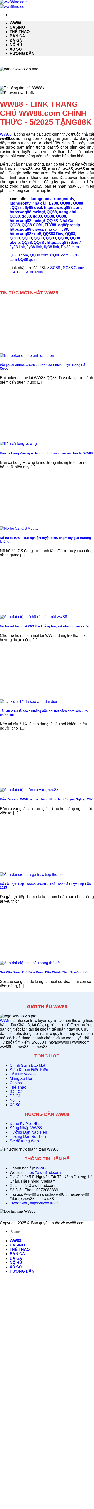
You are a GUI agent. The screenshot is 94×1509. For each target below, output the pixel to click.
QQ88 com (19, 255)
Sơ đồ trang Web (24, 1141)
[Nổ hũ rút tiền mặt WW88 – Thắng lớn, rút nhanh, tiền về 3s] (33, 617)
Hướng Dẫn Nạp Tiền (28, 1132)
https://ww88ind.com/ (43, 1172)
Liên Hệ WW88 (23, 1074)
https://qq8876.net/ (64, 242)
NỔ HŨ (16, 45)
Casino (16, 1083)
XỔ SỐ (16, 49)
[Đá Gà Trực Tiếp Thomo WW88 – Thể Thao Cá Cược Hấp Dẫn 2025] (31, 874)
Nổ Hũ (15, 1100)
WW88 (15, 23)
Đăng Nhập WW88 (26, 1128)
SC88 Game (73, 268)
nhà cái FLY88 (45, 203)
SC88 (55, 268)
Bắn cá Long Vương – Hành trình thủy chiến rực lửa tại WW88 (46, 453)
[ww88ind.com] (13, 4)
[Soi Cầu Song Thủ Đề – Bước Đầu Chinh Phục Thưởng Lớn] (30, 963)
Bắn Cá (16, 1092)
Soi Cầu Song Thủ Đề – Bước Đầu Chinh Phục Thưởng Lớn (45, 972)
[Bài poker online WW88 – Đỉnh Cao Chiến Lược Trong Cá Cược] (27, 355)
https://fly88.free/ (44, 1203)
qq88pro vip (69, 225)
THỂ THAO (20, 32)
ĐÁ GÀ (16, 40)
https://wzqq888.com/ (63, 207)
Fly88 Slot (18, 1203)
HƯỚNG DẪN (22, 53)
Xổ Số (15, 1105)
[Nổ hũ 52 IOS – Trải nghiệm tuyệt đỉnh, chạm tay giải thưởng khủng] (19, 528)
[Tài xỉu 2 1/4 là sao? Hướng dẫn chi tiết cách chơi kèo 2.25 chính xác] (29, 701)
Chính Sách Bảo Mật (27, 1065)
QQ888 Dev (53, 234)
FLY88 (50, 225)
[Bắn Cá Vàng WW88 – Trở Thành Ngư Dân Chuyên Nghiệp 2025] (29, 790)
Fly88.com (70, 247)
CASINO (17, 27)
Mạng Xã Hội (21, 1078)
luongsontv (41, 199)
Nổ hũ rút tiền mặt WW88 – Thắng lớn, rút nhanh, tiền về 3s (44, 626)
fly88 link (17, 247)
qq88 (26, 216)
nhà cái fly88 (56, 229)
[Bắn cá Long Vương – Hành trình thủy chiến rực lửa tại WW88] (18, 444)
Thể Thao (18, 1087)
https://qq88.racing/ (27, 212)
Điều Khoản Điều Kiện (29, 1070)
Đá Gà (15, 1096)
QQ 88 (52, 221)
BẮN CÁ (17, 36)
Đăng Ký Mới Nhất (25, 1123)
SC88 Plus (33, 272)
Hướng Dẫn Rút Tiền (28, 1136)
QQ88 (65, 203)
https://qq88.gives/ (26, 229)
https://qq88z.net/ (25, 234)
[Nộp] (11, 1237)
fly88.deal (33, 207)
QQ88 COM (32, 225)
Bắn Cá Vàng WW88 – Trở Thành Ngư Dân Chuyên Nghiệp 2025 (47, 799)
